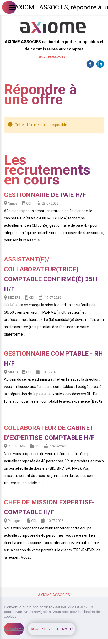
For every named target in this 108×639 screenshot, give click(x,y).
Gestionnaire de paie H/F (45, 195)
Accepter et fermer (51, 629)
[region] (54, 618)
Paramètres (14, 629)
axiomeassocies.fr (54, 56)
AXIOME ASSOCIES (54, 595)
